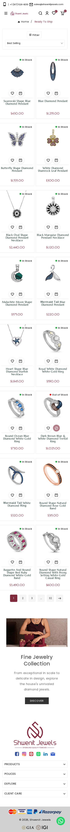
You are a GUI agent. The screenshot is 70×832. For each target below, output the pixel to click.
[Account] (47, 13)
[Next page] (59, 598)
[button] (63, 13)
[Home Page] (19, 13)
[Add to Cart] (20, 93)
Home (25, 21)
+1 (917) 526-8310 (19, 4)
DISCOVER (37, 700)
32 (50, 598)
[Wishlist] (12, 93)
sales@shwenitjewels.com (48, 4)
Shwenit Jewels (40, 820)
